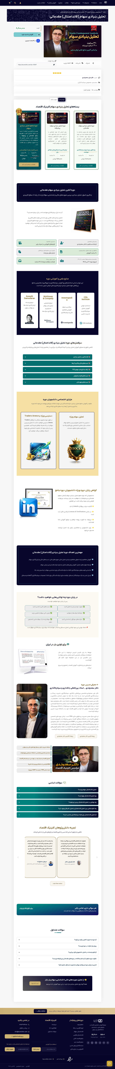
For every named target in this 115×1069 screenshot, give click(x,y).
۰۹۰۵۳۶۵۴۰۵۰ (23, 1024)
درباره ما (54, 1024)
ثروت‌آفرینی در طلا (78, 1028)
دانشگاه (94, 3)
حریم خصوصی (20, 1066)
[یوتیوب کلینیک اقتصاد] (103, 1042)
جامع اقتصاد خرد (78, 1042)
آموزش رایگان (52, 3)
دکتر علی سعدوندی (87, 77)
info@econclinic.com (21, 1032)
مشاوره (60, 3)
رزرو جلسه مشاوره (18, 1036)
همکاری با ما (52, 1028)
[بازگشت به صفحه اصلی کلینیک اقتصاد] (97, 1020)
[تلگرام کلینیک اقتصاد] (99, 1042)
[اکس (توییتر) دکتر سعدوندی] (107, 1042)
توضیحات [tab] (61, 100)
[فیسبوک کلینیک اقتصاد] (88, 1042)
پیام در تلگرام (23, 1028)
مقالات (66, 3)
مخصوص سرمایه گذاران (94, 12)
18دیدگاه (77, 63)
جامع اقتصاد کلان (78, 1038)
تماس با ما (12, 1066)
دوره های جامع (76, 3)
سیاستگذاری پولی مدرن (76, 1045)
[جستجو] (15, 3)
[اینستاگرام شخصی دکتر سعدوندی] (96, 1042)
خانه (100, 3)
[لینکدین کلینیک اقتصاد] (92, 1042)
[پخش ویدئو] (75, 759)
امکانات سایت (41, 3)
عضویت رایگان (9, 1049)
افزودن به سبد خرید (27, 34)
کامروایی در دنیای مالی (76, 1049)
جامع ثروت (80, 1024)
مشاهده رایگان (41, 1011)
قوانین (28, 1066)
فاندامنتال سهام (78, 1031)
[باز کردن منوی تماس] (109, 1063)
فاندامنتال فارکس (78, 1035)
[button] (93, 63)
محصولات (86, 3)
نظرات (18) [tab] (54, 100)
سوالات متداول (52, 1031)
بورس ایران (87, 90)
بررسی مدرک (36, 1049)
